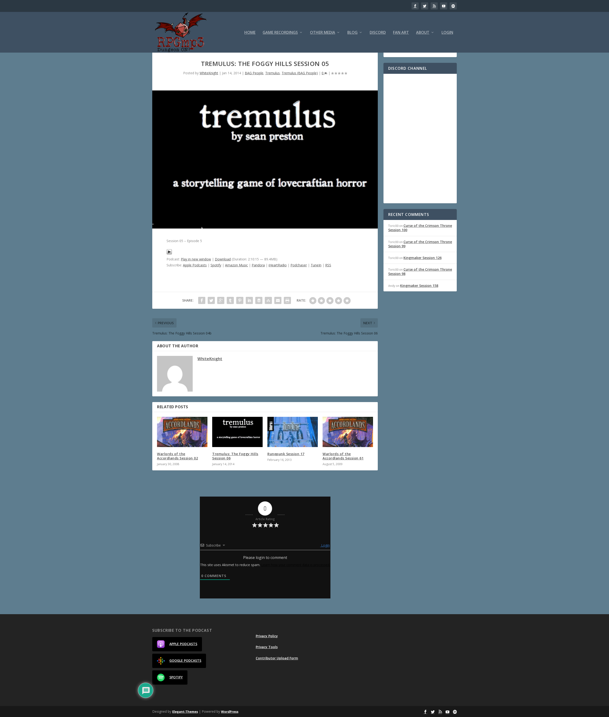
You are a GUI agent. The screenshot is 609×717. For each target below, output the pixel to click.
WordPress (229, 711)
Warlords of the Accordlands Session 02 (177, 456)
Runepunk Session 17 (285, 454)
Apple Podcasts (195, 265)
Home (249, 32)
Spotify (216, 265)
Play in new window (196, 259)
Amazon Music (236, 265)
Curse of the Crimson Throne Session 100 (420, 227)
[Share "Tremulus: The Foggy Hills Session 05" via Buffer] (259, 300)
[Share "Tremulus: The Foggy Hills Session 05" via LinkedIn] (249, 300)
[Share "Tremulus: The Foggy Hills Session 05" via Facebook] (201, 300)
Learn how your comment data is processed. (295, 565)
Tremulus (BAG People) (300, 73)
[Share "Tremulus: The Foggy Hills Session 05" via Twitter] (211, 300)
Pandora (258, 265)
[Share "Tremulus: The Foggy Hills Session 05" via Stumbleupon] (268, 300)
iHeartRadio (278, 265)
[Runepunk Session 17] (292, 432)
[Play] (169, 253)
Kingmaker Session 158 (419, 285)
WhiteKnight (209, 73)
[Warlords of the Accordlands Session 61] (348, 432)
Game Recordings (280, 32)
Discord (378, 32)
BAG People (254, 73)
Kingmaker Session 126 (422, 257)
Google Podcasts (185, 660)
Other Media (322, 32)
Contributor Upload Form (277, 658)
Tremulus (272, 73)
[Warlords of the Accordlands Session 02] (182, 432)
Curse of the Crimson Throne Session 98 (420, 271)
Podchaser (298, 265)
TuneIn (316, 265)
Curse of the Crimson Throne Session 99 (420, 243)
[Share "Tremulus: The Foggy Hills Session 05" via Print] (287, 300)
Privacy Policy (267, 636)
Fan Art (401, 32)
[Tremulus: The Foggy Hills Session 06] (237, 432)
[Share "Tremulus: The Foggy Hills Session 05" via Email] (278, 300)
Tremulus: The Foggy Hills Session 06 (235, 456)
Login (447, 32)
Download (223, 259)
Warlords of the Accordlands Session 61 (343, 456)
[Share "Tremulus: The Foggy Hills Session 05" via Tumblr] (230, 300)
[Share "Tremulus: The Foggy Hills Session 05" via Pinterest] (240, 300)
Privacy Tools (267, 647)
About (422, 32)
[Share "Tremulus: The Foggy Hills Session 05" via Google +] (221, 300)
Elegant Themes (185, 711)
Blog (352, 32)
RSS (328, 265)
